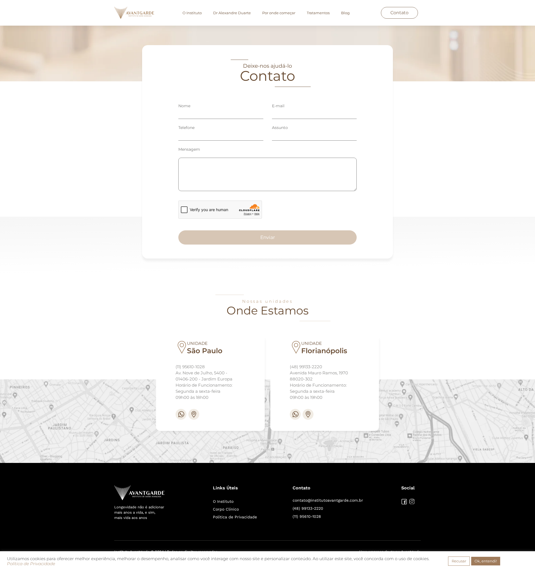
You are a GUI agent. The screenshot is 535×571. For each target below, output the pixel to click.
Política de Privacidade (235, 517)
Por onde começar (278, 13)
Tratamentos (318, 13)
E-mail (278, 106)
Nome (184, 106)
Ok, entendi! (486, 561)
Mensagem (189, 149)
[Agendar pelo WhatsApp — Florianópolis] (295, 414)
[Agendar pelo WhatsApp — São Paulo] (181, 414)
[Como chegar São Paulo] (193, 414)
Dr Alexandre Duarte (232, 13)
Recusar (459, 561)
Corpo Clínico (226, 509)
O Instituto (192, 13)
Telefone (186, 128)
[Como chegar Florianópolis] (308, 414)
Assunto (280, 128)
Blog (345, 13)
